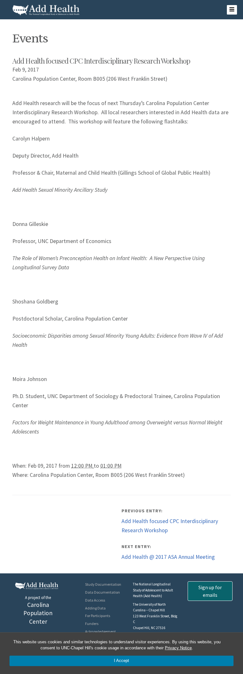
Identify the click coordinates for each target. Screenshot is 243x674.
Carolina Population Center (38, 613)
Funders (91, 623)
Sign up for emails (210, 591)
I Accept (121, 660)
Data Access (95, 600)
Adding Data (95, 608)
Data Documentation (102, 592)
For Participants (97, 615)
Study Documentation (103, 584)
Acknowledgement (100, 631)
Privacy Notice (178, 648)
